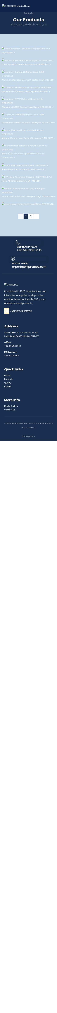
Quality (7, 954)
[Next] (36, 788)
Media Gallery (11, 978)
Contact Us (9, 982)
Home (7, 947)
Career (7, 958)
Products (8, 951)
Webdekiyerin (28, 1008)
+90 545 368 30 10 (29, 822)
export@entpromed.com (29, 839)
